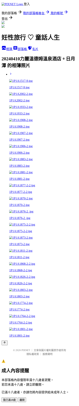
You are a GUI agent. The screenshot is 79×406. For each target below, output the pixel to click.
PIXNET (25, 350)
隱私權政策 (32, 354)
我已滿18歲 (9, 400)
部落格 (23, 49)
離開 (22, 400)
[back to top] (5, 342)
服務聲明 (48, 354)
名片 (35, 49)
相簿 (9, 49)
